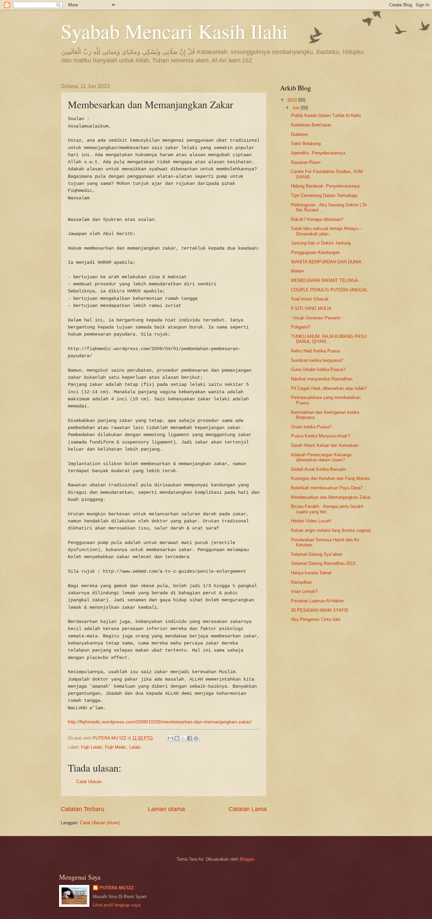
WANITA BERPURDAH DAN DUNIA (326, 261)
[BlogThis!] (176, 738)
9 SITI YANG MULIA (311, 308)
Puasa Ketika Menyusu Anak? (320, 435)
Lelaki (135, 747)
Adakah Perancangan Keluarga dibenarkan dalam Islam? (321, 457)
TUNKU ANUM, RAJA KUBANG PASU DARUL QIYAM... (329, 339)
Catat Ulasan (89, 781)
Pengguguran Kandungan (315, 252)
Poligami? (300, 326)
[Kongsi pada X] (183, 738)
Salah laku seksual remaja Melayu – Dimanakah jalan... (326, 231)
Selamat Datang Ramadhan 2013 (323, 563)
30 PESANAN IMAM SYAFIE (320, 610)
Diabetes (299, 134)
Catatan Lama (247, 809)
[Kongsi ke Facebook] (189, 738)
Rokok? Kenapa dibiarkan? (317, 219)
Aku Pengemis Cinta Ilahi (316, 619)
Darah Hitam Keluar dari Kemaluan (324, 445)
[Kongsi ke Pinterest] (196, 738)
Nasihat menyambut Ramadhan (321, 378)
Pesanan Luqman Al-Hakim (317, 600)
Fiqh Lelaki (91, 747)
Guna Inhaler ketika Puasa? (318, 369)
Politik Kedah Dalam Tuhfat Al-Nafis (326, 115)
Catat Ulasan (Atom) (100, 822)
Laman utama (166, 809)
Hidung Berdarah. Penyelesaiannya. (326, 186)
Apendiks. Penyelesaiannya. (319, 152)
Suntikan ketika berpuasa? (317, 360)
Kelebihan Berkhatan (311, 124)
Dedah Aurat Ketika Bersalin (318, 469)
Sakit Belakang (306, 143)
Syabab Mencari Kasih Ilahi (174, 31)
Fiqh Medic (116, 747)
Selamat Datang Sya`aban (316, 554)
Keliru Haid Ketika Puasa (315, 350)
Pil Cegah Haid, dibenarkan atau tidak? (329, 388)
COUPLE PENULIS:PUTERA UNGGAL (329, 289)
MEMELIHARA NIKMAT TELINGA (324, 280)
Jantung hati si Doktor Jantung (321, 243)
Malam (297, 271)
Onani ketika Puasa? (311, 426)
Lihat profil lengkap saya (116, 905)
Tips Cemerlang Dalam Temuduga (324, 195)
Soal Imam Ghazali (309, 298)
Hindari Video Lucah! (311, 520)
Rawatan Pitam (306, 162)
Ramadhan (301, 582)
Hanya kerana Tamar (311, 572)
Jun (296, 107)
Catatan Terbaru (82, 809)
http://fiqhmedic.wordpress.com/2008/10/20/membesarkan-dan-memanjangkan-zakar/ (160, 721)
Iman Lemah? (304, 591)
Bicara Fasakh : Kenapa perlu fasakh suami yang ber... (327, 509)
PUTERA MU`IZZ (117, 887)
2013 (292, 100)
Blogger (247, 859)
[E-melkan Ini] (170, 738)
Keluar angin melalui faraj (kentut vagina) (331, 530)
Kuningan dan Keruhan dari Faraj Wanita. (331, 478)
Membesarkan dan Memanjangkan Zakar (331, 497)
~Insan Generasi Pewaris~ (317, 317)
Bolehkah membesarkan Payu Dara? (326, 487)
